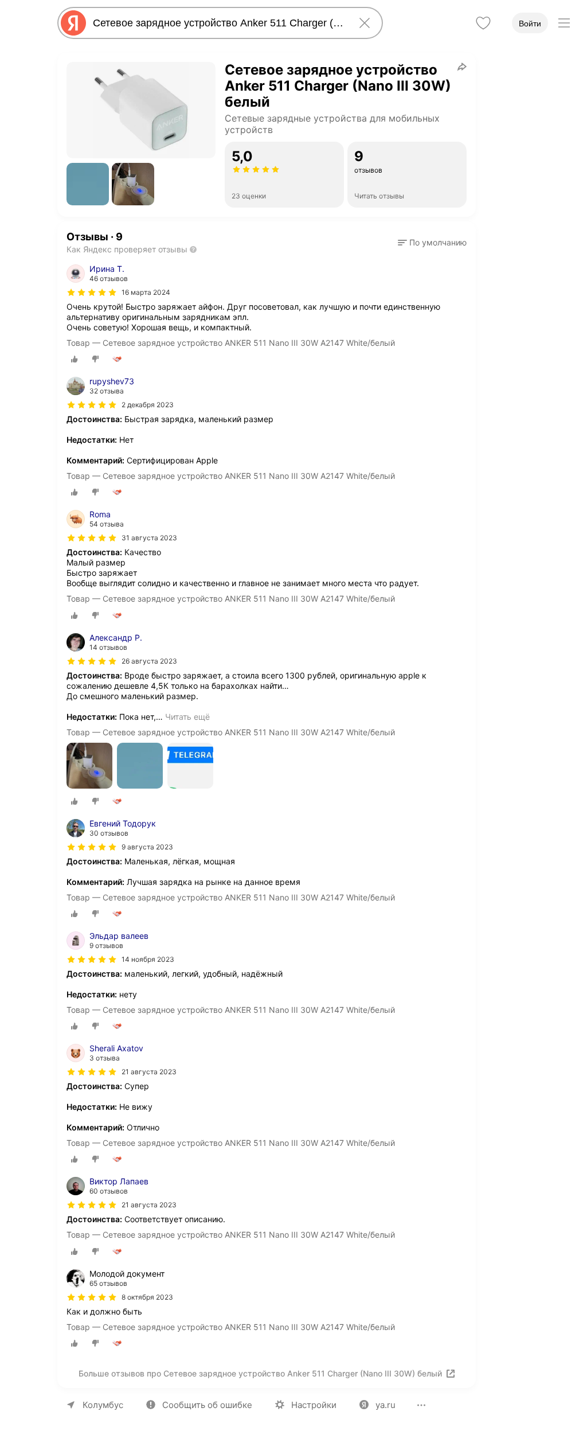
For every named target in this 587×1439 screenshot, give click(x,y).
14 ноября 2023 (148, 959)
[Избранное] (483, 23)
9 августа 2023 (147, 847)
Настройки (313, 1404)
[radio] (74, 359)
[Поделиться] (462, 66)
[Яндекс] (73, 23)
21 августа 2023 (149, 1071)
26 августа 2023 (149, 661)
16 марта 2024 (146, 292)
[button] (87, 184)
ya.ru (385, 1404)
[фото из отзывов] (89, 766)
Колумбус (103, 1404)
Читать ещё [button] (187, 717)
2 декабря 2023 (148, 404)
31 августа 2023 (149, 537)
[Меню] (564, 22)
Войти (530, 23)
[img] (91, 292)
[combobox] (218, 23)
